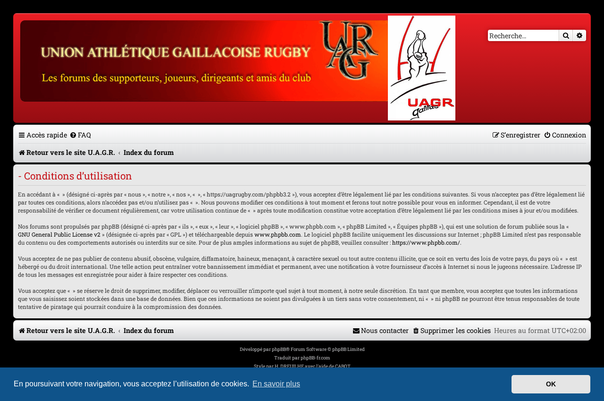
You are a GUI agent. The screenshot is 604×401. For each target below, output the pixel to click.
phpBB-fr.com (315, 358)
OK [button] (551, 384)
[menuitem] (80, 135)
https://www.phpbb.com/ (426, 242)
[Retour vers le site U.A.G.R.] (206, 59)
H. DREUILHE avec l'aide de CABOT (313, 366)
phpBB (279, 349)
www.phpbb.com (277, 234)
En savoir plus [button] (276, 384)
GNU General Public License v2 (59, 234)
